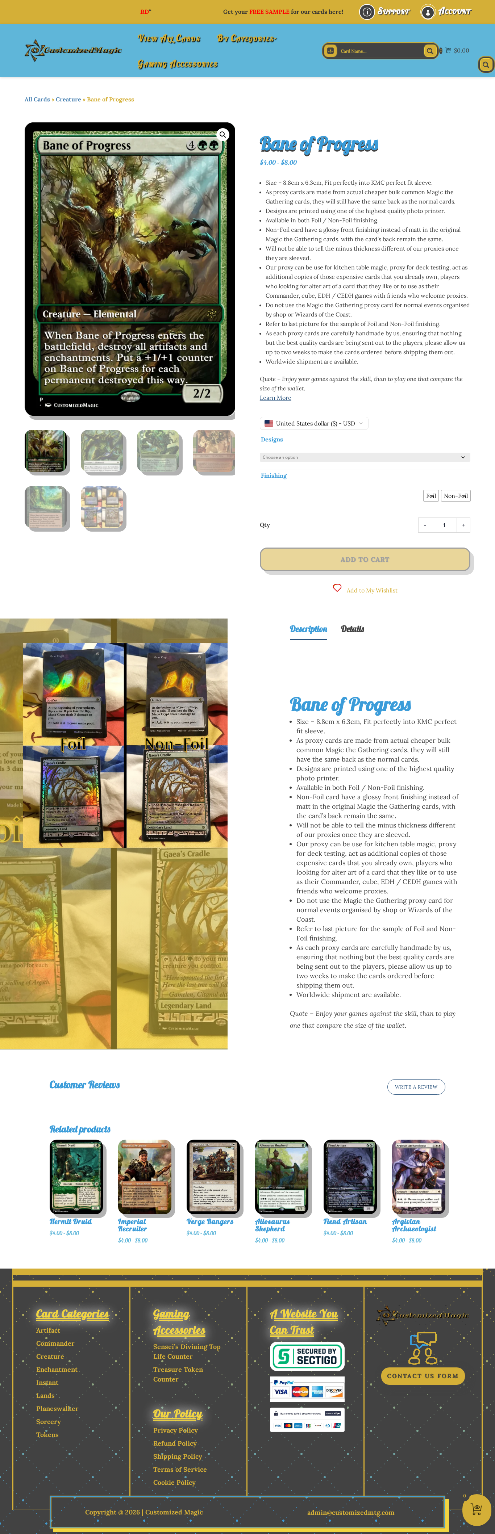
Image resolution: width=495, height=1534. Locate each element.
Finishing (274, 475)
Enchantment (57, 1369)
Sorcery (48, 1421)
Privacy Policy (175, 1430)
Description (308, 628)
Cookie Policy (174, 1482)
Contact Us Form (423, 1375)
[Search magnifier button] (430, 51)
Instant (47, 1382)
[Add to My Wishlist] (112, 1186)
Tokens (47, 1434)
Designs (272, 439)
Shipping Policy (177, 1456)
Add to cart (365, 559)
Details (352, 628)
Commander (55, 1343)
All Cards (37, 99)
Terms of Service (180, 1469)
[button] (222, 134)
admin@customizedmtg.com (351, 1512)
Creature (68, 99)
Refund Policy (175, 1443)
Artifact (48, 1330)
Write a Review (416, 1087)
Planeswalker (57, 1408)
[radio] (431, 495)
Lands (45, 1395)
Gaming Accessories (178, 63)
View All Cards (169, 37)
